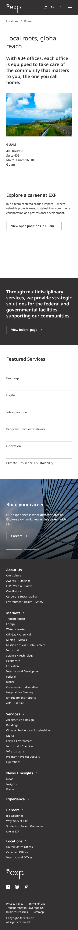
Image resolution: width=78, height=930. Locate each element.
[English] (52, 7)
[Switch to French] (60, 7)
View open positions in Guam (32, 226)
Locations (12, 21)
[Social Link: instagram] (17, 887)
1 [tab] (14, 549)
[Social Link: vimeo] (26, 887)
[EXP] (13, 9)
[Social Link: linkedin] (8, 887)
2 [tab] (31, 549)
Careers (16, 536)
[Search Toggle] (45, 7)
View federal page (24, 330)
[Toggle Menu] (70, 8)
